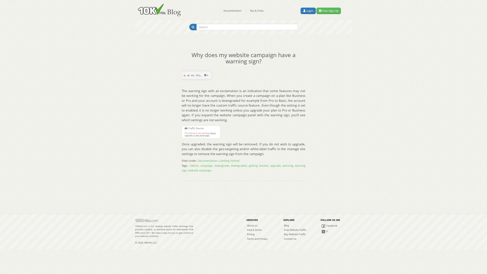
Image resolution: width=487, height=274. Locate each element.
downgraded (239, 165)
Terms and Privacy (257, 239)
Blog (286, 225)
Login (309, 11)
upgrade (275, 165)
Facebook (331, 225)
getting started (258, 165)
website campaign (200, 170)
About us (252, 225)
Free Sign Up (329, 11)
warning (288, 165)
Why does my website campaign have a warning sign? (244, 58)
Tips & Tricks (257, 10)
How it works (254, 230)
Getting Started (230, 160)
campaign (206, 165)
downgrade (222, 165)
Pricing (251, 234)
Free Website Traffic (295, 230)
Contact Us (290, 239)
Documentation (232, 10)
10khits (193, 165)
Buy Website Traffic (295, 234)
